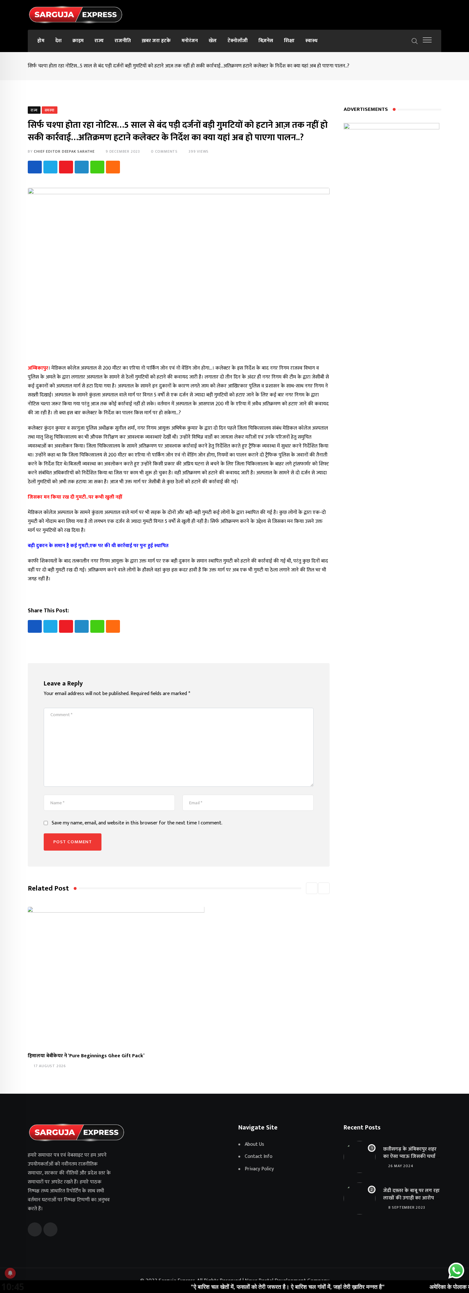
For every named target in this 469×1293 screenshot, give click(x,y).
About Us (254, 1144)
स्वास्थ (311, 40)
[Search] (415, 40)
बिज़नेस (265, 40)
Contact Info (258, 1156)
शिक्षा (289, 40)
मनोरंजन (190, 40)
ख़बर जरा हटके (156, 40)
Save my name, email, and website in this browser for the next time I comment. (137, 823)
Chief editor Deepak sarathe (64, 151)
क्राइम (78, 40)
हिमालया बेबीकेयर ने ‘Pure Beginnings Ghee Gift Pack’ (86, 1056)
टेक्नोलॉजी (237, 40)
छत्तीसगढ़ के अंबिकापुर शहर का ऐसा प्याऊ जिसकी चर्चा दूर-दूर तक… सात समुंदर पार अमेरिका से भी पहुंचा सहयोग (410, 1160)
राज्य (99, 40)
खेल (213, 40)
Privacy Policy (259, 1169)
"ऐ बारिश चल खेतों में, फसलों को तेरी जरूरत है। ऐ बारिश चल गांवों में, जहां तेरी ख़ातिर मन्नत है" (257, 1286)
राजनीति (123, 40)
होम (40, 40)
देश (58, 40)
